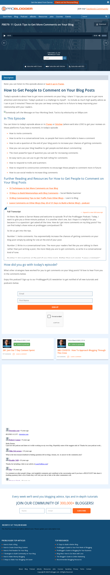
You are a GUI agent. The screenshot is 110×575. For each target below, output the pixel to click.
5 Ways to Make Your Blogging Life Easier (18, 560)
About (21, 569)
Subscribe (81, 511)
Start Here (7, 16)
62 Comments (61, 356)
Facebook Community (97, 8)
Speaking (68, 569)
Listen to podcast (23, 344)
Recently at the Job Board (14, 525)
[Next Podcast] (105, 42)
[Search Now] (106, 16)
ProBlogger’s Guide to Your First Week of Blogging (74, 547)
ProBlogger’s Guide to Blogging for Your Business (74, 550)
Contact (88, 569)
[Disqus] (55, 396)
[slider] (104, 37)
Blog (5, 13)
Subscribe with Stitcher (57, 66)
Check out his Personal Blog (66, 2)
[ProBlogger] (17, 8)
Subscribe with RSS (77, 66)
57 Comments (7, 354)
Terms (82, 569)
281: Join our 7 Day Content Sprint (19, 350)
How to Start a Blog (10, 544)
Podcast (24, 16)
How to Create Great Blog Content (15, 547)
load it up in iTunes (55, 84)
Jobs (51, 16)
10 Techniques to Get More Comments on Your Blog (33, 188)
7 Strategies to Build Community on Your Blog (19, 554)
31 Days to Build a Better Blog (67, 544)
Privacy (75, 569)
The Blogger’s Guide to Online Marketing (71, 557)
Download (102, 24)
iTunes (49, 124)
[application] (55, 35)
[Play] (4, 35)
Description (9, 77)
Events (68, 16)
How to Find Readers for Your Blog (15, 550)
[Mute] (99, 36)
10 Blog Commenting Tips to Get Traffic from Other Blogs (36, 198)
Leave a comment (21, 354)
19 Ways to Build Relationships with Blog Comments (33, 193)
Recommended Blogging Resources (69, 560)
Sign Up (55, 307)
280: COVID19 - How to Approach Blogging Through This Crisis (81, 351)
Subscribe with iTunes (34, 66)
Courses (59, 16)
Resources (43, 16)
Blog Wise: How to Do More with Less (70, 554)
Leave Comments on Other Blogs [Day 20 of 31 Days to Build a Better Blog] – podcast (49, 203)
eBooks (33, 16)
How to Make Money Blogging (14, 557)
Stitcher (59, 124)
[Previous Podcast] (4, 42)
